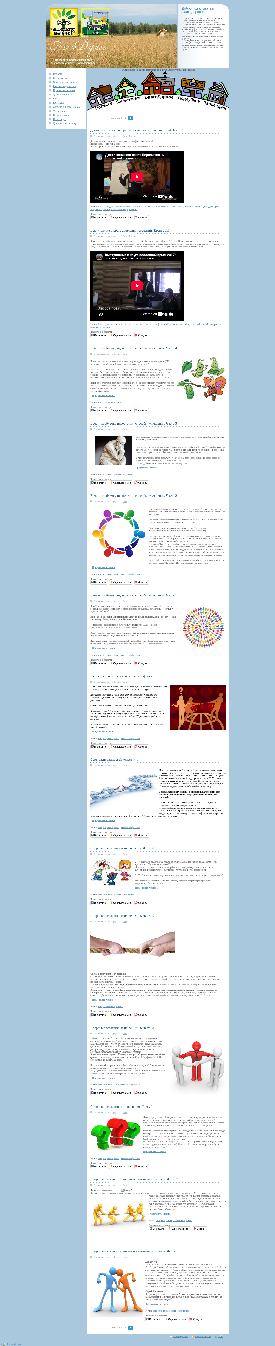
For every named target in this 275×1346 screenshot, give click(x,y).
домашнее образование (121, 206)
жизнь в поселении (141, 206)
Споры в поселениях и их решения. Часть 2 (122, 1028)
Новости (57, 73)
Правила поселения (64, 90)
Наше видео (59, 119)
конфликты (172, 206)
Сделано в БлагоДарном (66, 106)
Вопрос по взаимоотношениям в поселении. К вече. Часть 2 (134, 1179)
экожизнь (133, 209)
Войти (220, 1336)
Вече (55, 98)
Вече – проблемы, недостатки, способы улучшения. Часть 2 (133, 495)
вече (112, 324)
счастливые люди (119, 209)
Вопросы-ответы (62, 77)
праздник (199, 206)
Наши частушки (62, 115)
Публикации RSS (180, 1336)
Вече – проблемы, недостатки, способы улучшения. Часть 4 (133, 348)
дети (118, 324)
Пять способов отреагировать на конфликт (121, 676)
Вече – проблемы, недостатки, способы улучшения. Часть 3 (133, 423)
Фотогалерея (60, 110)
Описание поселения (65, 82)
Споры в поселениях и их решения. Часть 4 (122, 848)
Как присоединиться (64, 86)
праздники (209, 206)
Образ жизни (172, 324)
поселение (188, 206)
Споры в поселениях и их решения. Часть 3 (122, 916)
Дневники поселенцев (65, 123)
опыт (180, 206)
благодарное (103, 206)
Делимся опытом (62, 94)
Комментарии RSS (203, 1336)
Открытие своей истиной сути (199, 324)
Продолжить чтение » (103, 395)
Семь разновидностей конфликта (114, 759)
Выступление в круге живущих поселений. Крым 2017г (130, 230)
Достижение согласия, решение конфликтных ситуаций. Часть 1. (137, 130)
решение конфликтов (113, 402)
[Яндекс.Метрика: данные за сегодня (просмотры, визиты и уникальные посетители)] (12, 1344)
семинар (106, 209)
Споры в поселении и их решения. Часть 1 (121, 1106)
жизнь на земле (159, 206)
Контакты (58, 102)
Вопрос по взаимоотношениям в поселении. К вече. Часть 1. (134, 1251)
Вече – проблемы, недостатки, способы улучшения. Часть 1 (133, 595)
